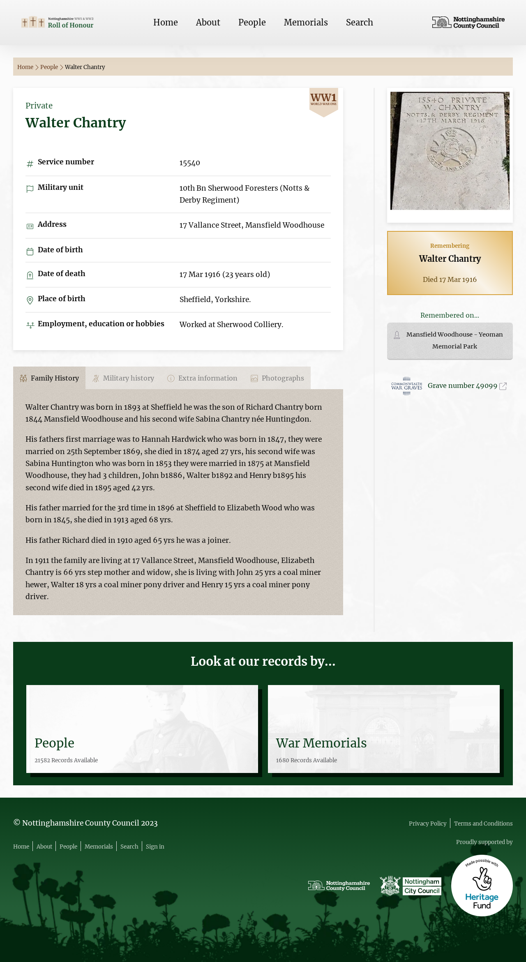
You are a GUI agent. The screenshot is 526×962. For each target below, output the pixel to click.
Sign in (155, 846)
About (208, 22)
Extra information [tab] (207, 378)
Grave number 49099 (463, 385)
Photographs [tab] (282, 378)
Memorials (306, 22)
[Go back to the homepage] (57, 22)
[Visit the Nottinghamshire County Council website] (468, 22)
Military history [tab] (128, 378)
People (252, 22)
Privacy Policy (428, 823)
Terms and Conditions (483, 823)
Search (359, 22)
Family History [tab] (54, 378)
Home (165, 22)
